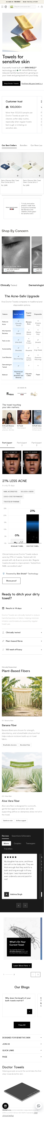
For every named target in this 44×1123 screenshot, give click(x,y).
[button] (2, 7)
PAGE (4, 1057)
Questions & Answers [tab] (21, 836)
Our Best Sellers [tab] (9, 145)
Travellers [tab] (8, 849)
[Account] (38, 7)
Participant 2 (22, 444)
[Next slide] (38, 974)
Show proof (11, 581)
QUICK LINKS (8, 1050)
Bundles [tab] (23, 145)
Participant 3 (37, 444)
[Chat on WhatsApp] (38, 1106)
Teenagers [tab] (30, 843)
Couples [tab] (17, 843)
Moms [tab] (6, 843)
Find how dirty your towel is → (32, 83)
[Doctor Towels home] (5, 6)
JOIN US (6, 1044)
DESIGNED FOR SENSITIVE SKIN (16, 1037)
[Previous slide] (33, 974)
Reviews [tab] (5, 836)
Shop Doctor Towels (11, 83)
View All (21, 1025)
